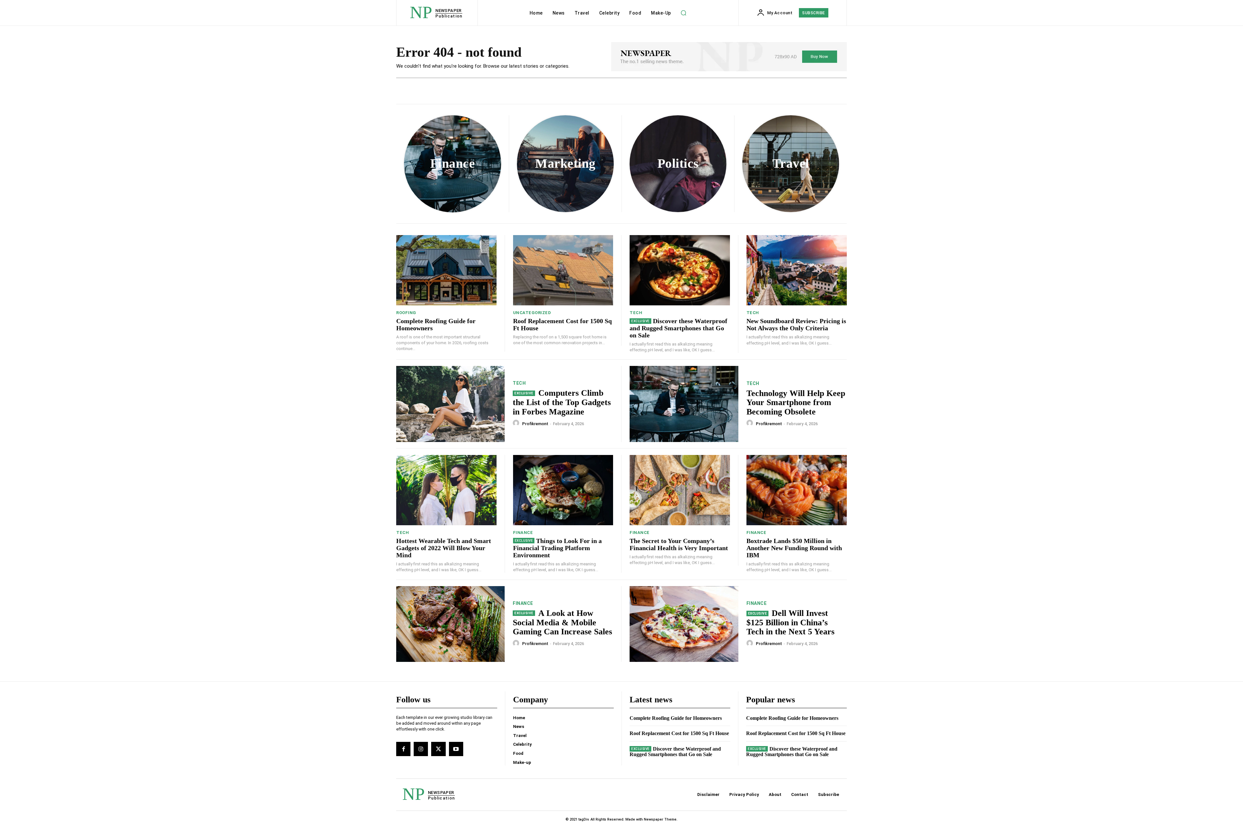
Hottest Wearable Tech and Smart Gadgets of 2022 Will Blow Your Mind (443, 548)
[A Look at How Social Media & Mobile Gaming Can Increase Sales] (450, 624)
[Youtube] (456, 749)
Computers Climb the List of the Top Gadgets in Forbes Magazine (562, 402)
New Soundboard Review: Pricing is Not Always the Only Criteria (796, 324)
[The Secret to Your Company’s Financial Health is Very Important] (680, 490)
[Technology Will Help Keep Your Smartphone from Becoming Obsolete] (684, 404)
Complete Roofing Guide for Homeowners (676, 718)
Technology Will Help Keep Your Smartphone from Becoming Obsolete (795, 402)
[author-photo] (517, 423)
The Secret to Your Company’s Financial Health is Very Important (679, 544)
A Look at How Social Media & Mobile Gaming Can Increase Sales (562, 622)
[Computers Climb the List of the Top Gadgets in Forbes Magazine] (450, 404)
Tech (636, 313)
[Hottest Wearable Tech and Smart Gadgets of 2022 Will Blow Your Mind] (446, 490)
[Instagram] (421, 749)
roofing (406, 313)
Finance (523, 532)
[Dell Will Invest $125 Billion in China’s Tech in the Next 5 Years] (684, 624)
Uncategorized (532, 313)
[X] (438, 749)
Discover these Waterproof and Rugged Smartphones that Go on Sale (678, 328)
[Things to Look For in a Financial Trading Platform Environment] (563, 490)
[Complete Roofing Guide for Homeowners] (446, 270)
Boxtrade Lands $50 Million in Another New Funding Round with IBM (794, 548)
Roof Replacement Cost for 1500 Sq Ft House (679, 733)
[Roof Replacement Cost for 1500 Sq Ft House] (563, 270)
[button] (683, 13)
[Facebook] (403, 749)
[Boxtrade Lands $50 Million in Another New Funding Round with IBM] (796, 490)
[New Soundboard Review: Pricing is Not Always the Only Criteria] (796, 270)
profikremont (535, 423)
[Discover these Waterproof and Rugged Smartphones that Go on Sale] (680, 270)
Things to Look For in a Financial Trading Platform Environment (557, 548)
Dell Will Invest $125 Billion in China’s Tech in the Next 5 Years (790, 622)
